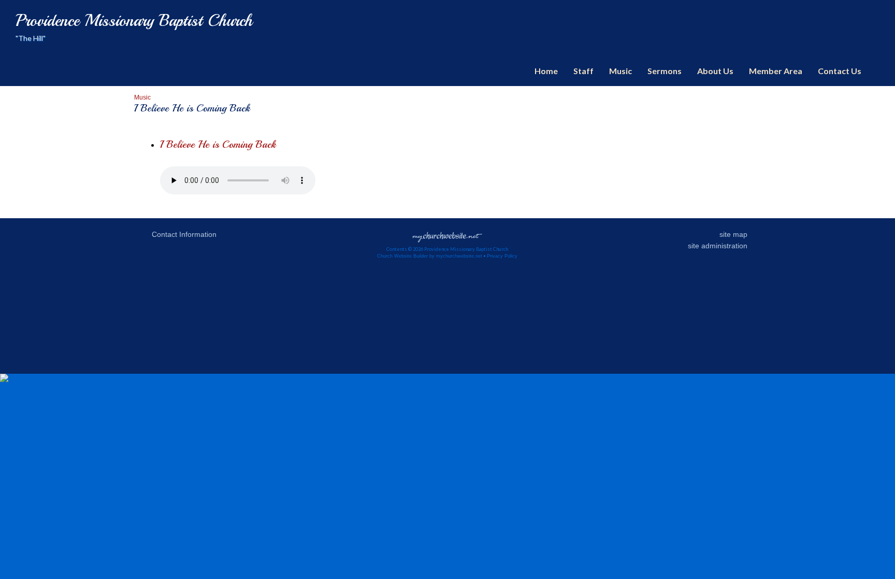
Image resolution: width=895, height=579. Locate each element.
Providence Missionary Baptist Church (134, 20)
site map (733, 234)
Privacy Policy (502, 256)
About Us (715, 71)
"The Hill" (31, 38)
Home (546, 71)
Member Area (775, 71)
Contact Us (839, 71)
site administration (717, 246)
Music (620, 71)
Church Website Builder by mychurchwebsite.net (429, 256)
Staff (583, 71)
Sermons (664, 71)
